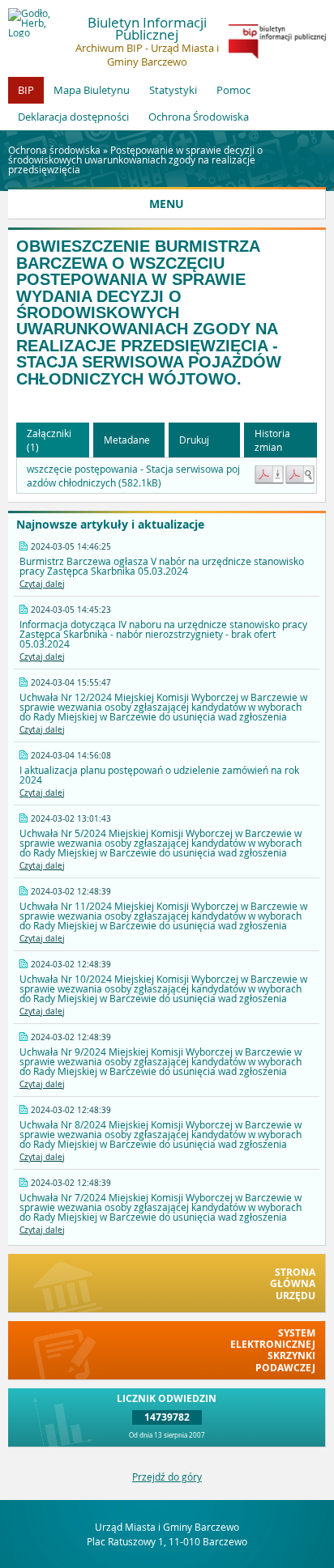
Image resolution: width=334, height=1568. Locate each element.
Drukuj (194, 439)
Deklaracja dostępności (73, 116)
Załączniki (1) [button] (49, 440)
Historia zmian (272, 440)
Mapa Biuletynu (92, 90)
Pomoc (233, 90)
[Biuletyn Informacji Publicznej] (277, 55)
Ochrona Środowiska (198, 116)
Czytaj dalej (42, 584)
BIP (26, 90)
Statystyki (173, 90)
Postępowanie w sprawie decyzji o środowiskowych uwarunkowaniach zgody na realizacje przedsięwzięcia (135, 159)
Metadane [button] (127, 439)
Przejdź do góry (167, 1476)
